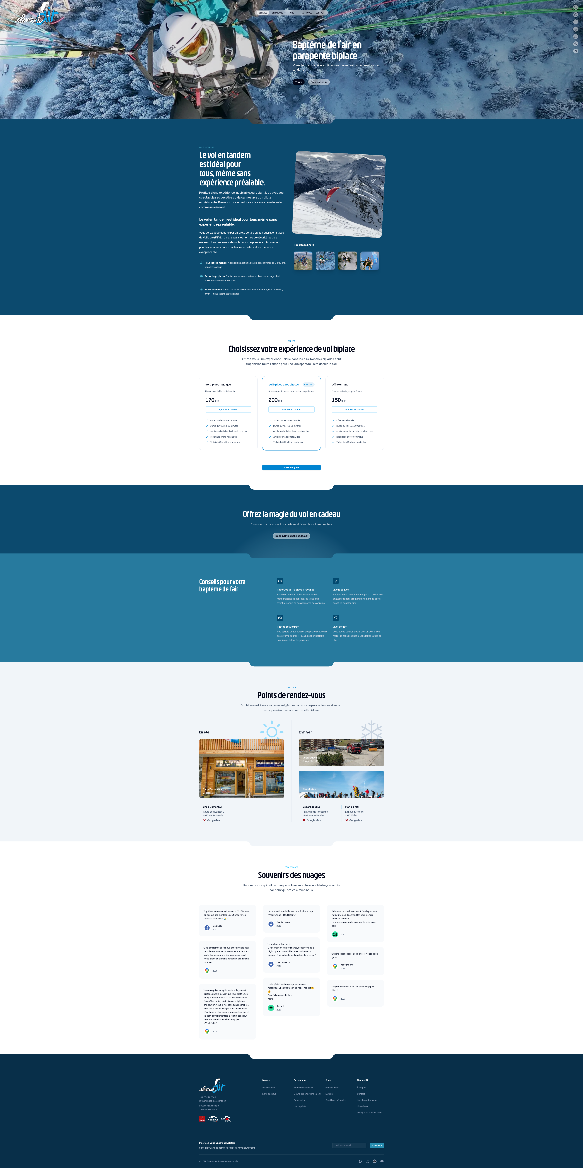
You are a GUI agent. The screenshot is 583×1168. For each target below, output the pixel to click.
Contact (320, 12)
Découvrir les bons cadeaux (291, 535)
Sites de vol (362, 1106)
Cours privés (300, 1106)
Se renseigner (291, 467)
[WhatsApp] (575, 14)
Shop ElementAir (212, 789)
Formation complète (304, 1087)
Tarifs (298, 82)
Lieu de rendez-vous (367, 1100)
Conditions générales (336, 1100)
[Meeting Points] (575, 51)
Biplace (263, 12)
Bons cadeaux (319, 82)
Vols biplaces (268, 1087)
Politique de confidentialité (369, 1112)
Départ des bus (311, 757)
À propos (307, 12)
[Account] (575, 29)
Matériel (329, 1094)
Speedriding (299, 1100)
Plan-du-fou (309, 789)
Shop (292, 12)
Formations (277, 12)
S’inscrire (377, 1145)
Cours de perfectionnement (307, 1094)
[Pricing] (575, 43)
